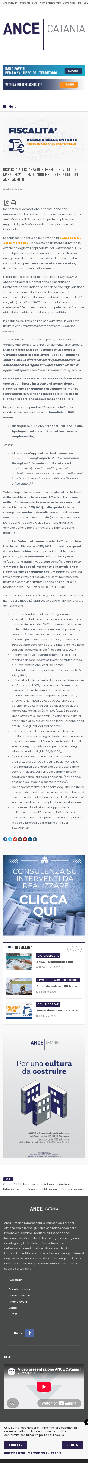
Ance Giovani (10, 2)
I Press (13, 1314)
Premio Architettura (50, 2)
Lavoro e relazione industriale (58, 980)
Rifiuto (72, 1445)
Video (13, 1308)
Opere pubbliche (48, 955)
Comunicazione (48, 1004)
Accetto (16, 1445)
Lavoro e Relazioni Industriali (50, 1184)
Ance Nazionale (20, 1289)
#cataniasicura (28, 2)
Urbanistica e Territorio (19, 1189)
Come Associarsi (72, 2)
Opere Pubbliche (15, 1184)
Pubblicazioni (48, 1189)
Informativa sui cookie (43, 1453)
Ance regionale (19, 1295)
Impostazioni (14, 1453)
